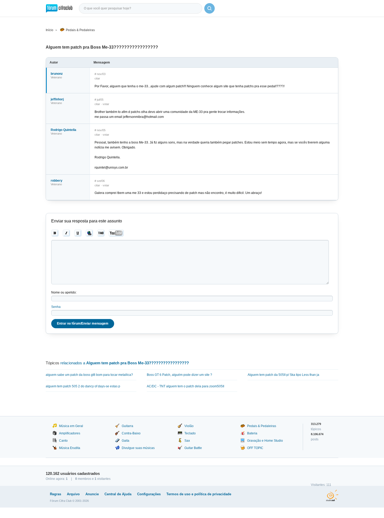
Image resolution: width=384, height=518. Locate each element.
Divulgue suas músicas (138, 448)
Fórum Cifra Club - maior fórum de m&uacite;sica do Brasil (59, 8)
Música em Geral (71, 426)
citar (97, 78)
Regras (55, 494)
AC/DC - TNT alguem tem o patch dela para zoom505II (185, 386)
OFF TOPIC (255, 448)
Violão (189, 426)
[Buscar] (209, 8)
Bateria (252, 433)
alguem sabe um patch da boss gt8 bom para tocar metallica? (89, 375)
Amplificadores (69, 433)
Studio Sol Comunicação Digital (332, 495)
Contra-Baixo (131, 433)
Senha (56, 307)
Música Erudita (69, 448)
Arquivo (73, 494)
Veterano (56, 77)
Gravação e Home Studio (265, 440)
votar (106, 104)
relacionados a (124, 363)
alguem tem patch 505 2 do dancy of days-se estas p (83, 386)
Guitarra (127, 426)
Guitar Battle (193, 448)
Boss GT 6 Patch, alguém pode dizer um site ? (179, 375)
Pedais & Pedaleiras (80, 30)
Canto (63, 440)
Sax (187, 440)
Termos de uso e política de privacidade (198, 494)
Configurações (149, 494)
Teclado (190, 433)
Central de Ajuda (117, 494)
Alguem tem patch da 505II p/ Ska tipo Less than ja (283, 375)
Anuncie (92, 494)
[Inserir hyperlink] (89, 233)
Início (49, 30)
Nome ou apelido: (64, 292)
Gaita (125, 440)
